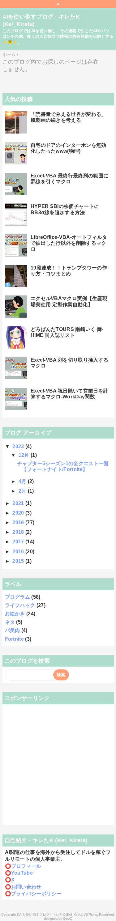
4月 (23, 481)
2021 (18, 503)
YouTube (22, 873)
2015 (18, 561)
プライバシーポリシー (36, 893)
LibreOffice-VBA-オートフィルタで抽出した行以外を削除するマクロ (69, 243)
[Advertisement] (58, 765)
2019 (18, 522)
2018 (18, 532)
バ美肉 (12, 630)
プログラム (17, 597)
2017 (18, 541)
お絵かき (15, 613)
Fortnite (14, 639)
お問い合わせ (26, 886)
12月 (25, 455)
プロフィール (26, 866)
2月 (23, 491)
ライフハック (20, 605)
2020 (18, 513)
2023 (18, 446)
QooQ (67, 918)
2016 (18, 551)
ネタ (10, 622)
